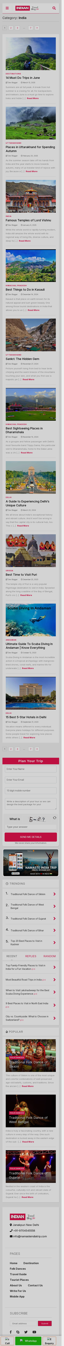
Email (9, 35)
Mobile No (11, 46)
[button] (58, 12)
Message (10, 57)
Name (9, 25)
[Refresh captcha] (56, 77)
